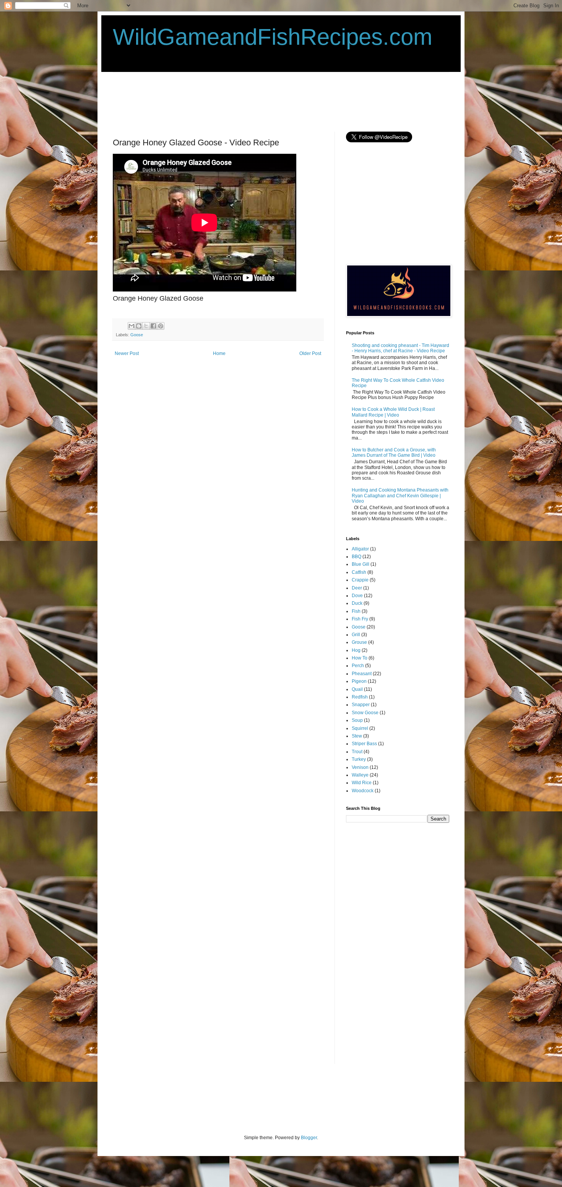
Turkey (359, 759)
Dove (357, 595)
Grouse (359, 642)
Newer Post (127, 353)
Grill (356, 634)
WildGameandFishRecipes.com (272, 37)
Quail (357, 689)
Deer (357, 588)
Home (219, 353)
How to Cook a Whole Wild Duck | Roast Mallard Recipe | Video (393, 412)
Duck (357, 603)
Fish (356, 611)
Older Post (310, 353)
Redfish (360, 697)
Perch (358, 665)
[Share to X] (146, 326)
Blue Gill (360, 564)
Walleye (360, 775)
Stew (357, 736)
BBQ (356, 556)
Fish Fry (360, 619)
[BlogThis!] (139, 326)
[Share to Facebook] (153, 326)
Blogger (309, 1137)
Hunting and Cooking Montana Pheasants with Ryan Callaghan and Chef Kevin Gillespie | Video (400, 495)
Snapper (361, 704)
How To (359, 658)
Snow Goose (365, 712)
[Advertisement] (252, 101)
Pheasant (362, 673)
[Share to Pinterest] (160, 326)
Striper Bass (364, 743)
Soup (357, 720)
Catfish (359, 572)
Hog (356, 650)
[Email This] (131, 326)
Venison (360, 767)
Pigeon (359, 681)
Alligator (360, 549)
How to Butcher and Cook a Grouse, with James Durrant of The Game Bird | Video (394, 452)
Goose (136, 334)
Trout (357, 751)
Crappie (360, 580)
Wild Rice (362, 782)
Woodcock (363, 790)
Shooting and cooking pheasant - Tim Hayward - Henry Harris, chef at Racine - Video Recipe (400, 348)
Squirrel (360, 728)
